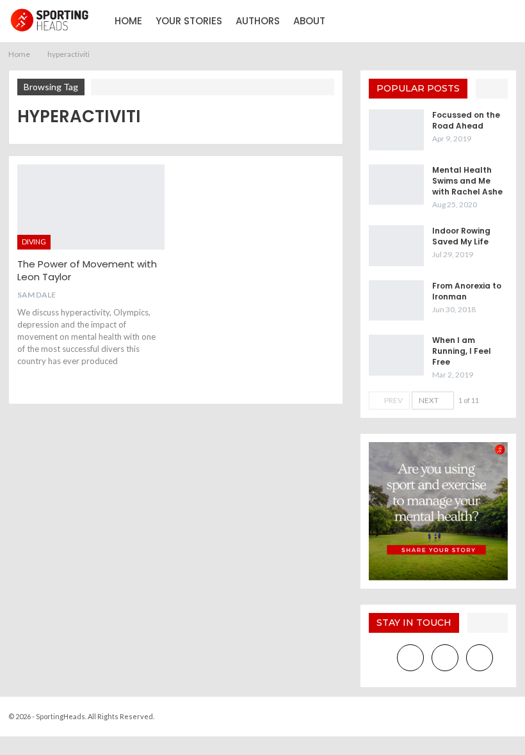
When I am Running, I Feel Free (461, 351)
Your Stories (189, 21)
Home (128, 21)
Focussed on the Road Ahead (466, 120)
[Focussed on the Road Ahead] (396, 129)
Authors (258, 21)
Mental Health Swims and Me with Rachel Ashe (467, 180)
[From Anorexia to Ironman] (396, 300)
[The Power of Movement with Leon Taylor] (91, 207)
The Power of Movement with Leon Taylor (87, 270)
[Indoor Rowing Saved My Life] (396, 245)
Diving (34, 241)
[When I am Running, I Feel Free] (396, 355)
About (309, 21)
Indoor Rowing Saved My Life (461, 236)
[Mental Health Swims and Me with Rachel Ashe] (396, 184)
